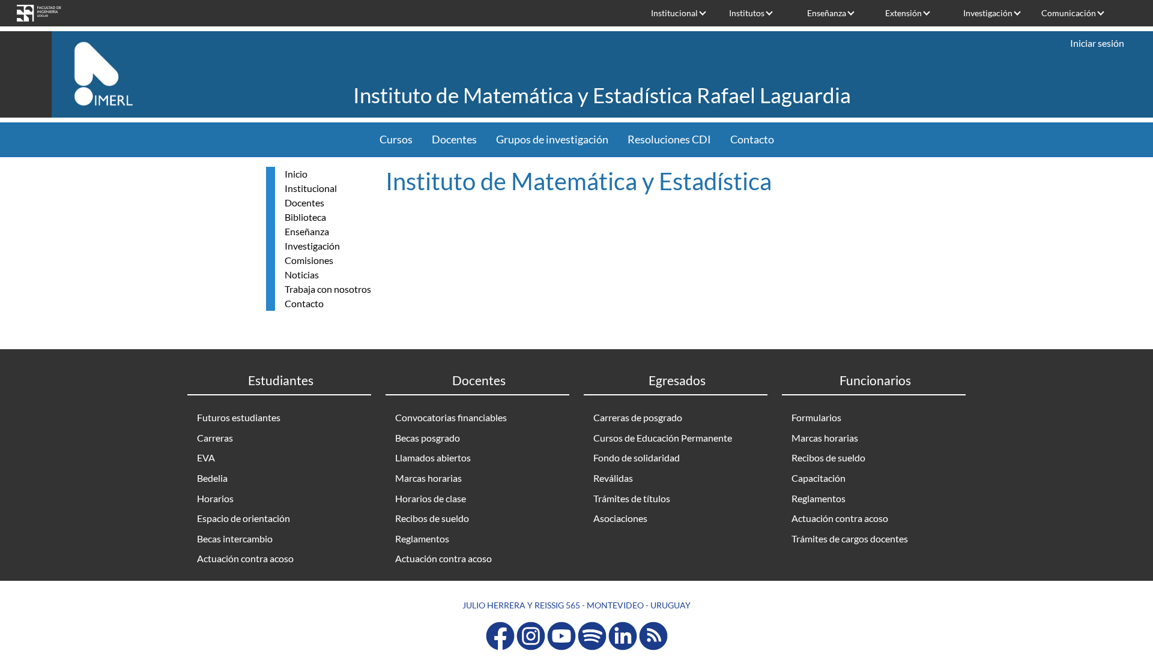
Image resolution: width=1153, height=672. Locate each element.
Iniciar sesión (1097, 43)
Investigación (987, 13)
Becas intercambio (235, 538)
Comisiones (309, 260)
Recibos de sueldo (432, 518)
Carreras (215, 437)
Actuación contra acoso (245, 558)
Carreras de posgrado (637, 417)
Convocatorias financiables (451, 417)
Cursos (396, 139)
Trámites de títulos (631, 498)
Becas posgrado (427, 437)
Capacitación (818, 478)
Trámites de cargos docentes (849, 538)
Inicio (296, 173)
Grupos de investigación (552, 139)
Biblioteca (305, 217)
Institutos (746, 13)
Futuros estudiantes (238, 417)
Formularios (816, 417)
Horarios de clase (430, 498)
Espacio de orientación (243, 518)
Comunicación (1068, 13)
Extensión (903, 13)
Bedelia (212, 478)
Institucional (674, 13)
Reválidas (613, 478)
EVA (206, 457)
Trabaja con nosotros (328, 289)
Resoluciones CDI (669, 139)
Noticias (302, 274)
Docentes (454, 139)
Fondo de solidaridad (636, 457)
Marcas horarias (428, 478)
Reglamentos (422, 538)
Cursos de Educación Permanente (662, 437)
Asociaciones (620, 518)
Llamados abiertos (433, 457)
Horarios (215, 498)
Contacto (752, 139)
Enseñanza (826, 13)
